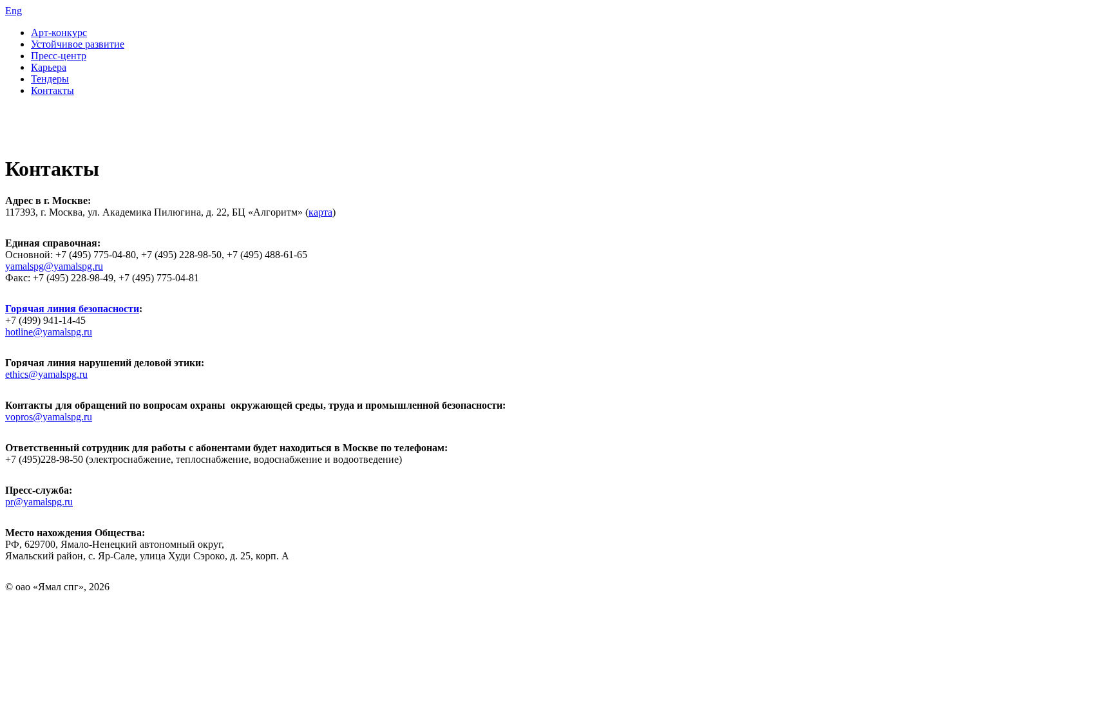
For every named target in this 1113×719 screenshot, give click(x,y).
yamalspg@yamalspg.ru (54, 266)
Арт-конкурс (59, 32)
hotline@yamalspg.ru (48, 331)
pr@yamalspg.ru (39, 501)
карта (320, 212)
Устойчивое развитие (77, 44)
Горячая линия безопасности (72, 308)
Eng (13, 10)
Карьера (48, 67)
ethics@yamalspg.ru (46, 374)
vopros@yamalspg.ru (48, 416)
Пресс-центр (58, 55)
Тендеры (50, 78)
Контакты (52, 90)
